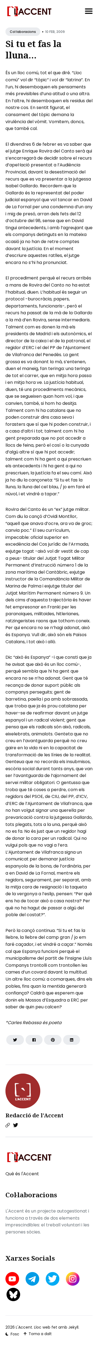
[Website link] (7, 1125)
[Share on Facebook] (34, 1040)
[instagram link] (73, 1279)
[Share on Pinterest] (53, 1040)
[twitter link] (52, 1279)
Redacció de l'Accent (34, 1115)
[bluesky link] (13, 1294)
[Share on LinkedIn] (71, 1040)
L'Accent (24, 1327)
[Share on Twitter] (15, 1040)
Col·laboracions (23, 31)
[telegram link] (32, 1279)
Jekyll (73, 1327)
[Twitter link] (15, 1125)
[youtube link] (12, 1279)
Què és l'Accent (22, 1174)
